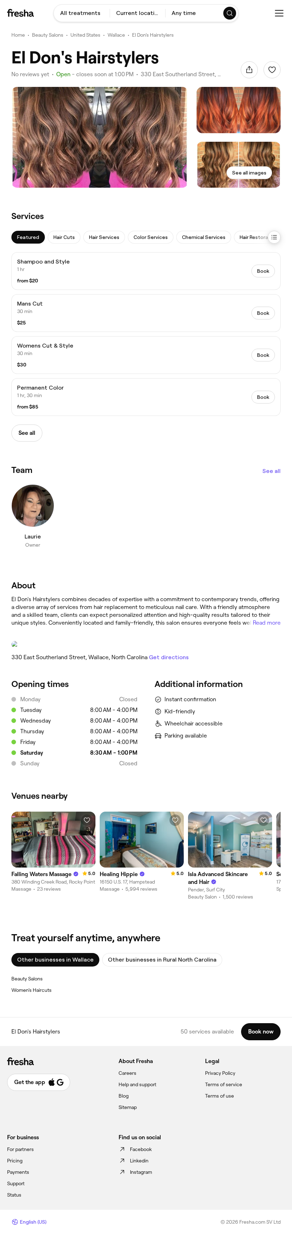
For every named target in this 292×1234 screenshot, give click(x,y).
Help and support (137, 1084)
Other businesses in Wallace (55, 960)
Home (18, 35)
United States (85, 35)
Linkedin (139, 1160)
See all (271, 471)
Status (14, 1195)
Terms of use (219, 1096)
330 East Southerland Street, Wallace (182, 74)
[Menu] (279, 13)
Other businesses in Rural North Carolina (162, 960)
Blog (124, 1096)
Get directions (169, 657)
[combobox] (81, 13)
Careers (127, 1073)
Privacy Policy (220, 1073)
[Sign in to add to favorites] (272, 69)
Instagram (141, 1172)
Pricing (14, 1160)
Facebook (141, 1149)
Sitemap (128, 1107)
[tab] (28, 237)
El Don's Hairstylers (153, 35)
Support (16, 1183)
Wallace (116, 35)
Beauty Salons (47, 35)
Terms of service (223, 1084)
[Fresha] (20, 12)
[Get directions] (146, 644)
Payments (18, 1172)
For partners (20, 1149)
